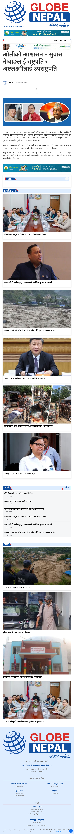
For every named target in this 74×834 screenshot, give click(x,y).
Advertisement (18, 830)
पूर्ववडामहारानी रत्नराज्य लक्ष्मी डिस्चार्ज (18, 501)
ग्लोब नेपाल (12, 82)
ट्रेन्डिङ (6, 544)
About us (4, 830)
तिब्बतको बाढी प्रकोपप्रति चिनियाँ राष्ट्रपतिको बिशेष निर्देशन (24, 378)
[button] (69, 40)
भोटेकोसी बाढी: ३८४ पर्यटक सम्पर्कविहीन (18, 493)
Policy (26, 830)
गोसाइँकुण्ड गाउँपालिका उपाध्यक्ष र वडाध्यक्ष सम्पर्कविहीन (24, 509)
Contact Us (31, 830)
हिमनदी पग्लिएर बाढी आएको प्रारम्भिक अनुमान (20, 474)
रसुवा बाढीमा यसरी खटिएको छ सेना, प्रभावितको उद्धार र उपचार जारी (28, 426)
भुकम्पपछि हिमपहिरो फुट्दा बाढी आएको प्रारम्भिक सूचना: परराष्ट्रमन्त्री (28, 282)
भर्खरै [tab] (7, 487)
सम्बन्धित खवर (10, 191)
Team (11, 830)
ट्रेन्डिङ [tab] (66, 487)
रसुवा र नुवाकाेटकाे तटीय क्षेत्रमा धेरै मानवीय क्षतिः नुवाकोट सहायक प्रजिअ (29, 330)
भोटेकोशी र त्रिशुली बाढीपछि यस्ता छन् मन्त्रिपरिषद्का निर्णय (25, 235)
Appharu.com (56, 832)
